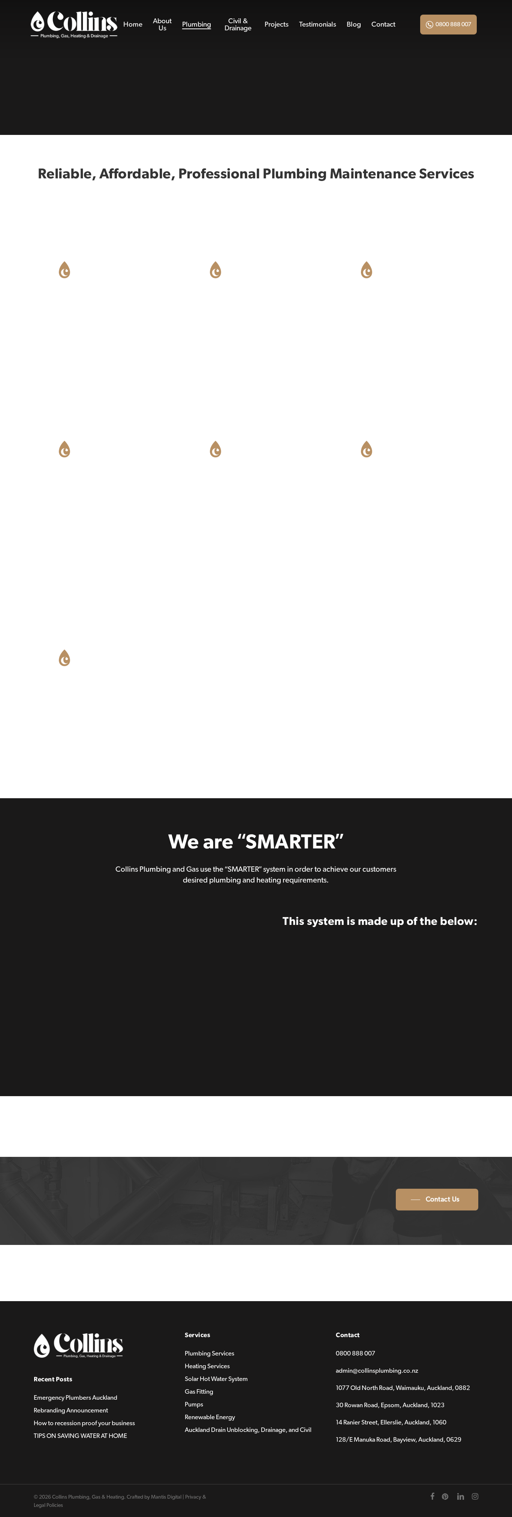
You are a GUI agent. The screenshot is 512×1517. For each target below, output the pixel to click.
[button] (437, 1200)
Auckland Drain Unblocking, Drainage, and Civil (248, 1430)
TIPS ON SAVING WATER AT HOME (80, 1436)
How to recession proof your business (84, 1423)
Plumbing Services (209, 1353)
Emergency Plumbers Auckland (75, 1397)
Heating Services (207, 1366)
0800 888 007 (453, 24)
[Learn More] (104, 310)
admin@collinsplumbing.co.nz (377, 1370)
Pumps (194, 1404)
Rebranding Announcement (71, 1410)
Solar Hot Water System (216, 1379)
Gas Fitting (199, 1391)
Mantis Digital (166, 1497)
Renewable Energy (210, 1417)
